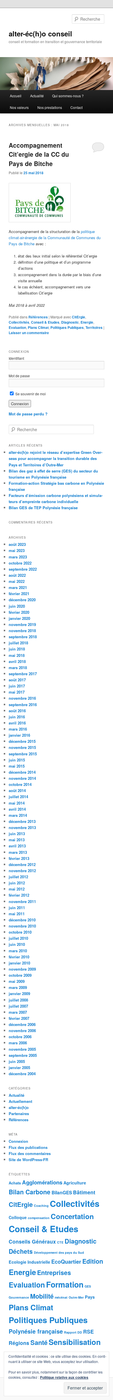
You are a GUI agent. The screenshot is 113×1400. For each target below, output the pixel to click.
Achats (15, 1183)
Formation (64, 1284)
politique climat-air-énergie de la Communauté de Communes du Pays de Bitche (55, 237)
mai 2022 (17, 581)
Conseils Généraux (32, 1241)
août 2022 (17, 575)
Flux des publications (28, 1147)
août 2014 (17, 790)
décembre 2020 (22, 599)
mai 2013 (17, 839)
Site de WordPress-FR (28, 1159)
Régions (19, 1342)
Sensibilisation (75, 1341)
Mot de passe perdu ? (28, 414)
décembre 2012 (22, 864)
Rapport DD (73, 1332)
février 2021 (19, 593)
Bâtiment (84, 1192)
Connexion (18, 1141)
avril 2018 (17, 661)
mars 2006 (18, 1042)
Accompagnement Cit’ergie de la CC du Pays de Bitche (39, 154)
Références (38, 317)
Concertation (72, 1216)
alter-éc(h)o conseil (40, 33)
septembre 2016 (23, 704)
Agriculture (74, 1183)
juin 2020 (17, 606)
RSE (88, 1331)
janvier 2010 (19, 963)
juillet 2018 (18, 643)
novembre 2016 (22, 698)
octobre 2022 (20, 563)
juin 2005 (17, 1061)
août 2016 (17, 710)
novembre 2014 (22, 778)
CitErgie (78, 317)
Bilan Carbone (29, 1191)
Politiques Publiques (67, 327)
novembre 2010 (22, 926)
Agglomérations (42, 1182)
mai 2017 (17, 692)
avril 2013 (17, 846)
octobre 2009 (20, 975)
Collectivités (19, 322)
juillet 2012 (18, 876)
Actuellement (20, 1101)
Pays (90, 1297)
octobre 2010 (20, 932)
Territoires (94, 327)
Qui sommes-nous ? (68, 95)
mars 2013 (18, 852)
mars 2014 (18, 815)
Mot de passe (19, 375)
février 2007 (19, 1018)
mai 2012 (17, 889)
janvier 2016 (19, 735)
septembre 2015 (23, 754)
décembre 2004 (22, 1073)
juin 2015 (17, 760)
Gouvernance (19, 1297)
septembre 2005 (23, 1055)
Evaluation (17, 327)
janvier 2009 (19, 993)
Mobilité (42, 1296)
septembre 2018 (23, 636)
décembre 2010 (22, 920)
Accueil (15, 95)
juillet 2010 (18, 938)
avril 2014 (17, 809)
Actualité (37, 95)
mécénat (61, 1297)
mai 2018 (17, 655)
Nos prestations (49, 107)
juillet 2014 (18, 796)
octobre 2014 (20, 784)
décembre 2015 (22, 741)
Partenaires (19, 1113)
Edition (92, 1261)
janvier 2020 (19, 618)
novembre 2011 (22, 901)
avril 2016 (17, 723)
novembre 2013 (22, 827)
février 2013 (19, 858)
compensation (39, 1218)
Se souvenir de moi (30, 393)
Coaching (41, 1205)
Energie (87, 322)
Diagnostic (70, 322)
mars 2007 (18, 1012)
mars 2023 (18, 557)
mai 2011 (17, 913)
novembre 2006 (22, 1030)
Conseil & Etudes (45, 322)
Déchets (21, 1251)
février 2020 (19, 612)
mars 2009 (18, 987)
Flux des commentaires (30, 1153)
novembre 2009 (22, 969)
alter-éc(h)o (19, 1107)
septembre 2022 (23, 569)
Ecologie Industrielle (29, 1262)
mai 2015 (17, 766)
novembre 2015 (22, 747)
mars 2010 (18, 950)
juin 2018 (17, 649)
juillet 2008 (18, 1000)
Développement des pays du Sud (59, 1252)
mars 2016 (18, 729)
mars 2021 (18, 587)
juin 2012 (17, 883)
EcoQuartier (66, 1261)
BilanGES (62, 1192)
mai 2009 (17, 981)
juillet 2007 (18, 1006)
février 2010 (19, 957)
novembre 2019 (22, 624)
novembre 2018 (22, 630)
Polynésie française (36, 1331)
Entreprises (54, 1272)
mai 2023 (17, 550)
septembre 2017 (23, 673)
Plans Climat (38, 327)
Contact (76, 107)
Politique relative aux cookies (64, 1377)
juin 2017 (17, 686)
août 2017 (17, 680)
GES (88, 1286)
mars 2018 (18, 667)
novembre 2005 (22, 1049)
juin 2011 (17, 907)
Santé (39, 1342)
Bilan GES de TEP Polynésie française (43, 507)
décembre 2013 (22, 821)
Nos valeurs (19, 107)
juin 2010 (17, 944)
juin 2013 (17, 833)
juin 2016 (17, 717)
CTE (60, 1242)
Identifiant (16, 358)
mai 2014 (17, 803)
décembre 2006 (22, 1024)
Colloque (18, 1217)
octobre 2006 (20, 1036)
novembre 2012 (22, 870)
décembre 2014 (22, 772)
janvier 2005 (19, 1067)
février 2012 (19, 895)
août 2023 (17, 544)
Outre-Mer (76, 1297)
